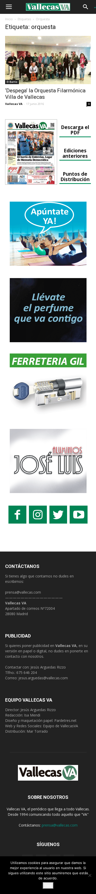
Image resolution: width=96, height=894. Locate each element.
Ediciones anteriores (75, 153)
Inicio (9, 19)
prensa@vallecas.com (23, 592)
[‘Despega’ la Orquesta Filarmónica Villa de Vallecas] (48, 60)
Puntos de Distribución (75, 176)
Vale (48, 885)
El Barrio (12, 82)
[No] (89, 875)
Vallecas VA (14, 104)
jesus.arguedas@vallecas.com (43, 677)
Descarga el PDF (75, 130)
